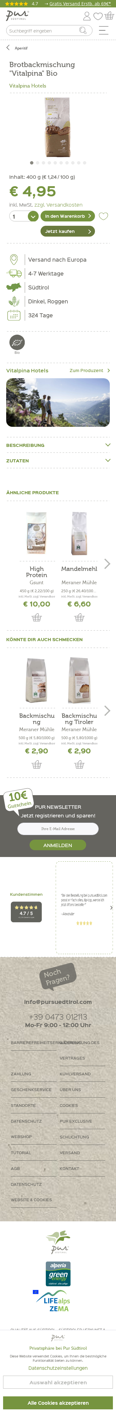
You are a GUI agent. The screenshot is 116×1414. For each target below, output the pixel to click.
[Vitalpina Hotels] (58, 402)
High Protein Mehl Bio (36, 572)
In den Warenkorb (65, 216)
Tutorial (21, 1152)
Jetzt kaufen (60, 231)
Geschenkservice (31, 1089)
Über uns (70, 1089)
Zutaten (17, 460)
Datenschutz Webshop (26, 1128)
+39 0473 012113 (58, 1016)
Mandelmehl (79, 569)
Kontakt (69, 1168)
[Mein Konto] (87, 15)
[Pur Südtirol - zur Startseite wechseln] (17, 16)
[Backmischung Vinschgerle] (37, 680)
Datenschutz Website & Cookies (31, 1191)
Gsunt (37, 582)
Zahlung (21, 1073)
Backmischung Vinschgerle (36, 719)
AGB (15, 1168)
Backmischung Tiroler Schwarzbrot (79, 719)
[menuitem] (106, 32)
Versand (70, 1152)
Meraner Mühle (79, 582)
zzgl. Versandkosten (58, 204)
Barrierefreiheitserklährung (34, 1042)
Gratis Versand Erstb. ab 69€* (80, 3)
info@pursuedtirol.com (58, 1001)
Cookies (69, 1105)
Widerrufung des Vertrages (80, 1050)
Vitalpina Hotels (27, 86)
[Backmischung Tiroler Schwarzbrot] (79, 680)
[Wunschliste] (99, 15)
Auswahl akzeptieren (58, 1382)
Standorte (23, 1105)
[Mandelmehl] (79, 533)
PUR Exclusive (76, 1121)
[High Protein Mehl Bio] (37, 533)
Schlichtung (74, 1136)
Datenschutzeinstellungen (58, 1368)
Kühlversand (75, 1073)
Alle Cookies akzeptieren (58, 1402)
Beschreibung (25, 445)
